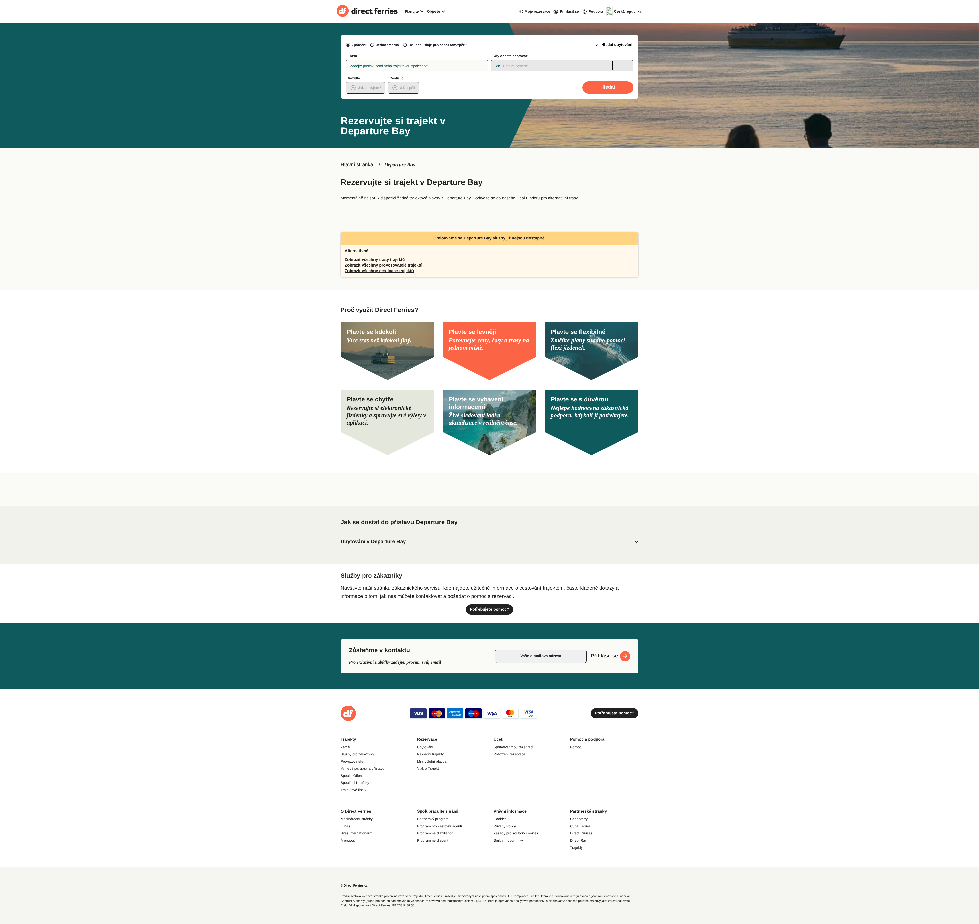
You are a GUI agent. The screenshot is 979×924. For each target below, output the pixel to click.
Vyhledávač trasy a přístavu (362, 768)
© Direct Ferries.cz (354, 885)
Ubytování (425, 747)
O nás (345, 826)
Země (345, 747)
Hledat (607, 87)
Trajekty (576, 847)
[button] (489, 542)
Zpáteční (359, 45)
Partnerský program (432, 819)
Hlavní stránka (357, 165)
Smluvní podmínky (508, 840)
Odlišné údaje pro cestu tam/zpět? (437, 45)
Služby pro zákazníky (357, 754)
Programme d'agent (432, 840)
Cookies (500, 819)
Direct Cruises (581, 833)
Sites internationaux (356, 833)
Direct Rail (578, 840)
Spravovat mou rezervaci (513, 747)
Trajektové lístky (353, 790)
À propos (348, 840)
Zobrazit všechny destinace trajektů (379, 271)
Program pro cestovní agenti (439, 826)
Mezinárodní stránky (357, 819)
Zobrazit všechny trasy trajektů (375, 260)
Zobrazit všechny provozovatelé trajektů (383, 265)
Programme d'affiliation (435, 833)
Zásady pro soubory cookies (516, 833)
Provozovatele (352, 761)
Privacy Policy (505, 826)
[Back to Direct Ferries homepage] (367, 11)
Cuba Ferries (580, 826)
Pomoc (575, 747)
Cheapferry (579, 819)
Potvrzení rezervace (509, 754)
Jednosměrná (387, 45)
